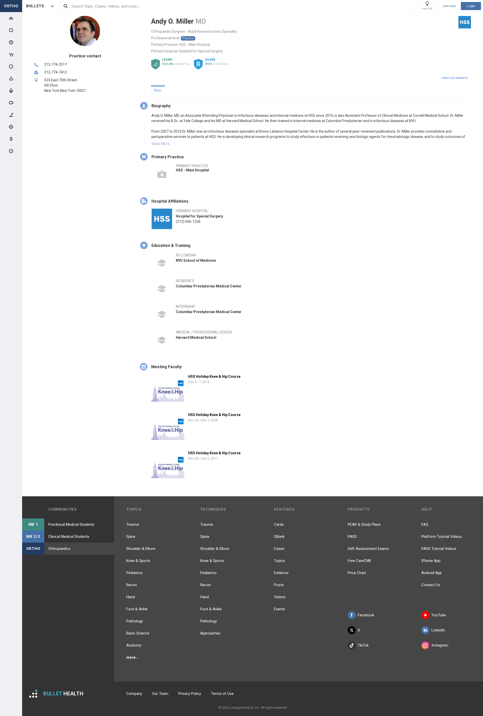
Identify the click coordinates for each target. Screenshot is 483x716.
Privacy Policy (189, 693)
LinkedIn (438, 630)
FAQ (424, 524)
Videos (280, 597)
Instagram (439, 645)
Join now (449, 6)
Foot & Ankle (137, 609)
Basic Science (137, 633)
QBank (279, 536)
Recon (131, 585)
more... (132, 657)
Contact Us (430, 585)
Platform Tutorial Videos (441, 536)
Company (134, 693)
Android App (431, 573)
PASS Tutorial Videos (438, 548)
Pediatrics (134, 573)
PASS (352, 536)
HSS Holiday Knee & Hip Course (214, 376)
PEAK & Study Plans (364, 524)
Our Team (160, 693)
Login (471, 6)
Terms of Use (222, 693)
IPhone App (430, 560)
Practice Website (454, 78)
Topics (279, 560)
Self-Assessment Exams (368, 548)
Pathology (134, 621)
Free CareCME (359, 560)
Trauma (132, 524)
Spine (130, 536)
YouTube (438, 615)
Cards (279, 524)
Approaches (210, 633)
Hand (130, 597)
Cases (279, 548)
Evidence (281, 573)
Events (279, 609)
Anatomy (133, 645)
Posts (279, 585)
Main (158, 90)
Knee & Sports (138, 560)
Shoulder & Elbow (140, 548)
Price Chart (357, 573)
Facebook (366, 615)
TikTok (363, 645)
